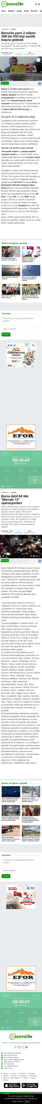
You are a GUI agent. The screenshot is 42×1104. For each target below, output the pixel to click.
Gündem (11, 11)
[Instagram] (22, 1047)
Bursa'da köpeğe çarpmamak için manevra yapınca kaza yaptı (11, 839)
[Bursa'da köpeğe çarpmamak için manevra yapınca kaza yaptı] (11, 831)
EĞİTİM (5, 1080)
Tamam (27, 1101)
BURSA (13, 29)
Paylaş (6, 83)
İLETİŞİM (22, 1073)
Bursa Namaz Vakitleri (11, 1057)
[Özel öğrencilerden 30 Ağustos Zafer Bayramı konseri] (31, 289)
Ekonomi (34, 11)
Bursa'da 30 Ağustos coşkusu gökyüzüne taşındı (29, 279)
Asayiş (19, 11)
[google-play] (30, 1086)
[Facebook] (15, 1047)
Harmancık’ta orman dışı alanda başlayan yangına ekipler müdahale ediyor (31, 839)
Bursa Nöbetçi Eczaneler (12, 1053)
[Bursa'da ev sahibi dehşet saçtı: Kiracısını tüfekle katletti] (31, 791)
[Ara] (36, 4)
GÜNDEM (31, 1073)
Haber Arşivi (8, 1068)
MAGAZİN (23, 1076)
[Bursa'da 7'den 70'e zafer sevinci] (11, 289)
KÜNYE (13, 1073)
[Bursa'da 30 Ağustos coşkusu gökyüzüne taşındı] (31, 270)
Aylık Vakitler (7, 486)
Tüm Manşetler (9, 1064)
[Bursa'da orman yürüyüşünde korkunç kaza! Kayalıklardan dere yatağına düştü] (31, 810)
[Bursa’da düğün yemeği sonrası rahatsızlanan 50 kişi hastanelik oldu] (11, 810)
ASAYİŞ (13, 492)
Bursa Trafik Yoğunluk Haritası (14, 1059)
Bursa (3, 11)
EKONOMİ (33, 1076)
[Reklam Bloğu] (21, 436)
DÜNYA (14, 1076)
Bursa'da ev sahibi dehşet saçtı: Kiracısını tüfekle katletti (30, 800)
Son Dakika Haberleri (11, 1066)
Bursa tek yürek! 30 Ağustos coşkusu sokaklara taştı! (29, 260)
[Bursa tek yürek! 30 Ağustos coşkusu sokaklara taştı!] (31, 251)
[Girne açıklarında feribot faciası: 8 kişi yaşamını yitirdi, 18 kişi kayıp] (11, 791)
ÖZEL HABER (14, 1078)
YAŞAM (25, 1078)
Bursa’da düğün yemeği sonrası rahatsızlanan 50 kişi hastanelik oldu (10, 819)
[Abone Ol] (39, 83)
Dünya (26, 11)
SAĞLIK (33, 1078)
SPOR (5, 1078)
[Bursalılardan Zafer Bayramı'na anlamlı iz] (11, 251)
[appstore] (12, 1086)
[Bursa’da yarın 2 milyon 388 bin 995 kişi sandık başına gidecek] (21, 68)
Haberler (4, 29)
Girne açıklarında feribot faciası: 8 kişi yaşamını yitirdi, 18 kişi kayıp (10, 800)
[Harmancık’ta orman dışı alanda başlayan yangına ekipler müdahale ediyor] (31, 831)
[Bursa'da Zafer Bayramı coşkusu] (11, 270)
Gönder (6, 334)
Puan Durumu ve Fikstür (12, 1061)
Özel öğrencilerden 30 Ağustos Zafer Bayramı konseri (30, 297)
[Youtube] (26, 1047)
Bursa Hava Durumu (10, 1055)
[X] (19, 1047)
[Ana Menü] (39, 4)
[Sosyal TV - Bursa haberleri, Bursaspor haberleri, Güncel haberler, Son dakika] (12, 4)
